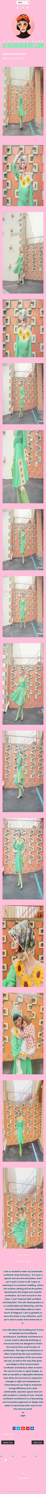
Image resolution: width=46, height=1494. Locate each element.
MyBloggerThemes (8, 1483)
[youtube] (18, 7)
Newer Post (8, 1442)
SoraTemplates (16, 1480)
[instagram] (28, 7)
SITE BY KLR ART (23, 1478)
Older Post (37, 1442)
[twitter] (23, 7)
